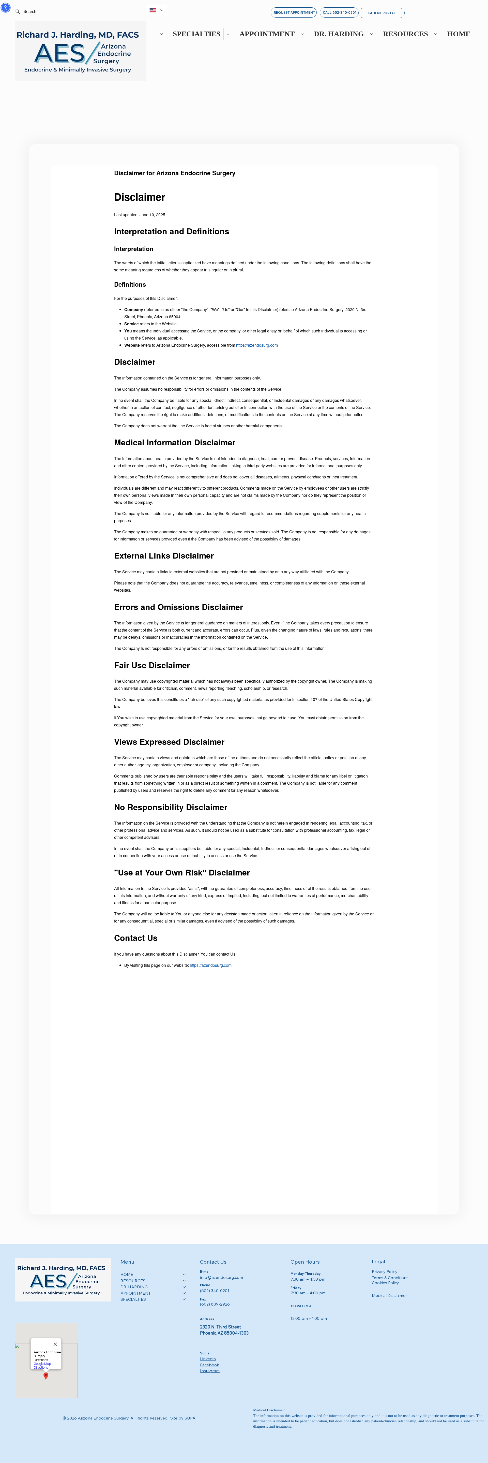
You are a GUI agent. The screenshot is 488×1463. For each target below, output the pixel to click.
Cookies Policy (385, 1282)
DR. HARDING (134, 1286)
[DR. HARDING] (184, 1287)
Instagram (210, 1370)
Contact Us (213, 1262)
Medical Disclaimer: (269, 1410)
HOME (126, 1274)
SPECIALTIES (133, 1299)
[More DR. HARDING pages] (302, 34)
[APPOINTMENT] (184, 1293)
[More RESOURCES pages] (371, 34)
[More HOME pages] (435, 34)
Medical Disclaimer (389, 1295)
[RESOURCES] (184, 1281)
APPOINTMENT (135, 1293)
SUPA (190, 1418)
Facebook (209, 1364)
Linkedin (208, 1358)
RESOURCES (132, 1280)
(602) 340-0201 (214, 1290)
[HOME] (184, 1274)
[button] (6, 8)
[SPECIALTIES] (184, 1299)
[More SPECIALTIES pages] (161, 34)
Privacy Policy (385, 1271)
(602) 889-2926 (215, 1304)
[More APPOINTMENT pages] (228, 34)
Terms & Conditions (390, 1277)
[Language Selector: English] (156, 10)
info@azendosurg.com (221, 1277)
